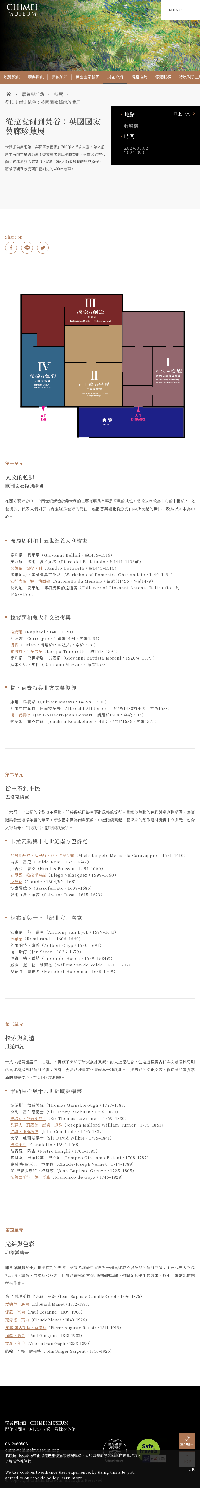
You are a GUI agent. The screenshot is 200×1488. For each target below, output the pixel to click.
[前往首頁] (80, 10)
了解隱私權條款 (18, 1460)
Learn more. (71, 1477)
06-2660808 (16, 1444)
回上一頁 (181, 114)
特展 (58, 94)
